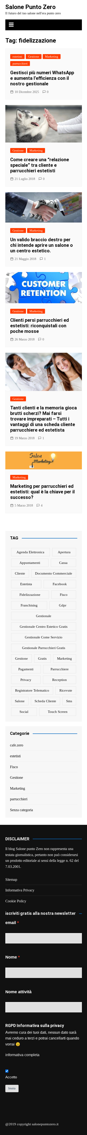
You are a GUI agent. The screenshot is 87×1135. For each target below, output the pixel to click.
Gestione (33, 56)
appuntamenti (29, 563)
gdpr (62, 605)
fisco (64, 595)
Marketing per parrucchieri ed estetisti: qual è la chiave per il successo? (42, 491)
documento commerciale (53, 573)
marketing (64, 658)
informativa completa (22, 1055)
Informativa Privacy (19, 890)
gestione (21, 658)
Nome (11, 957)
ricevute (65, 690)
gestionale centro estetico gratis (44, 626)
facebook (60, 584)
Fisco (14, 767)
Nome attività (18, 992)
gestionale (43, 616)
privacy (25, 680)
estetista (26, 584)
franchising (29, 605)
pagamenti (25, 669)
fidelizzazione (29, 595)
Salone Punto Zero (30, 6)
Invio (12, 1088)
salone (20, 701)
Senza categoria (21, 810)
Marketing (51, 56)
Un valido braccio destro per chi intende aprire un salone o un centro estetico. (41, 245)
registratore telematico (32, 690)
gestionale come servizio (43, 637)
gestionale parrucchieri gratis (43, 648)
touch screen (58, 712)
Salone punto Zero (29, 849)
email (10, 922)
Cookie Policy (15, 901)
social (23, 712)
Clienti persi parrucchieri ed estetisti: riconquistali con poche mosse (39, 325)
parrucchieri (20, 63)
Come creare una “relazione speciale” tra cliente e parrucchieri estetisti (39, 165)
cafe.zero (16, 745)
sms (69, 701)
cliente (20, 573)
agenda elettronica (30, 552)
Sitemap (11, 879)
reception (59, 680)
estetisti (17, 56)
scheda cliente (45, 701)
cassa (63, 563)
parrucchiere (60, 669)
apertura (64, 552)
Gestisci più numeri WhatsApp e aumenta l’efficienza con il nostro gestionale (42, 78)
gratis (42, 658)
